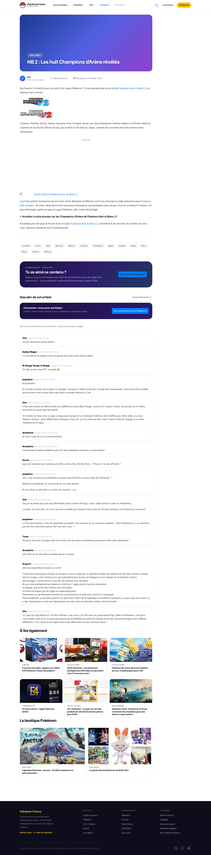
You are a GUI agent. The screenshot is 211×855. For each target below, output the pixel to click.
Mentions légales (168, 828)
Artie (48, 246)
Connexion (168, 5)
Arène (38, 246)
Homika (122, 246)
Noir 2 (143, 246)
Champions (98, 246)
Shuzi (24, 251)
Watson (47, 251)
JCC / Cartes (89, 824)
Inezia (133, 246)
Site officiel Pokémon (170, 833)
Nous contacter (167, 824)
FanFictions (127, 824)
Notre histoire (167, 815)
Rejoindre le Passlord (132, 274)
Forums (125, 819)
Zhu (24, 338)
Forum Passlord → (142, 297)
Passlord (105, 5)
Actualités (120, 5)
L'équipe (164, 819)
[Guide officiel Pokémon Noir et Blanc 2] (86, 194)
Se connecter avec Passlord (130, 310)
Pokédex (79, 5)
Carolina (84, 246)
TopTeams (126, 828)
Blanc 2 (71, 246)
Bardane (59, 246)
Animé (86, 828)
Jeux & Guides (60, 5)
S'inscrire (184, 5)
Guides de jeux (90, 815)
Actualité (26, 246)
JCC (92, 5)
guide (110, 246)
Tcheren (35, 251)
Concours (126, 833)
